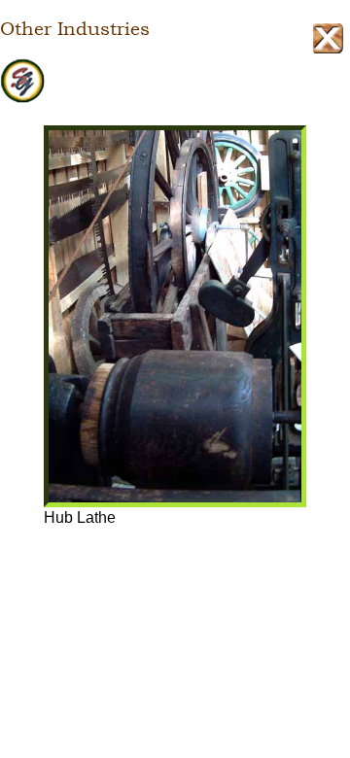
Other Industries (75, 29)
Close (328, 38)
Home (175, 81)
